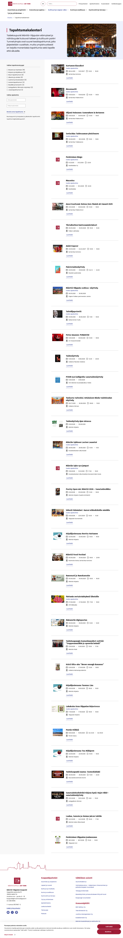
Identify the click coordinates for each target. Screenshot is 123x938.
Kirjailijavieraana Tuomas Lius (79, 685)
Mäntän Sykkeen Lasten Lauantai (81, 442)
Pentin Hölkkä (72, 730)
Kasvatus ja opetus (36, 10)
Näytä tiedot (8, 935)
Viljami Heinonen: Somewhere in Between (85, 113)
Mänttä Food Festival (76, 554)
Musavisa (70, 180)
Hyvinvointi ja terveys (97, 10)
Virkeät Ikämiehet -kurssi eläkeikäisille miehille (88, 510)
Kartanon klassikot (75, 66)
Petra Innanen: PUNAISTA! (77, 335)
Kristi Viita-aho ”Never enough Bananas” (85, 664)
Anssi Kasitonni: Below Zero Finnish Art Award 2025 (89, 204)
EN (43, 4)
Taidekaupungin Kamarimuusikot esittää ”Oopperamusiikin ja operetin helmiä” (85, 642)
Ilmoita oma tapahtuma (15, 112)
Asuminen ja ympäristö (17, 10)
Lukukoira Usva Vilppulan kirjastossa (83, 706)
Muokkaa (108, 932)
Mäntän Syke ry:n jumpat (77, 466)
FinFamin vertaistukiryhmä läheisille (82, 596)
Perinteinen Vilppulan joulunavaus (81, 837)
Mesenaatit (71, 89)
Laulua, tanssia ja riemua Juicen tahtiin (84, 816)
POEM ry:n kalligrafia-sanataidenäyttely (84, 377)
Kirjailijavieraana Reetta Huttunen (82, 533)
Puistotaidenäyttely (75, 267)
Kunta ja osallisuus (77, 10)
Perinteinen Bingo (74, 157)
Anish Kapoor (72, 246)
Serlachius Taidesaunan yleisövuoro (82, 133)
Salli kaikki (109, 926)
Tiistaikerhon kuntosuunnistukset (81, 225)
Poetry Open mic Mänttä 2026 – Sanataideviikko (88, 489)
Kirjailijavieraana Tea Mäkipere (80, 751)
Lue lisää (69, 78)
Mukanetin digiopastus (76, 620)
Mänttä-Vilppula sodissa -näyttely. (82, 288)
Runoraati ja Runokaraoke (78, 575)
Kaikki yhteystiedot (13, 908)
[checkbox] (23, 70)
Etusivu (10, 18)
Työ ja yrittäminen (15, 13)
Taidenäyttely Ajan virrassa (78, 421)
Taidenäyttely (72, 356)
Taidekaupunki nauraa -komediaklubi (83, 772)
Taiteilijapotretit (73, 311)
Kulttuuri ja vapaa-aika (57, 10)
